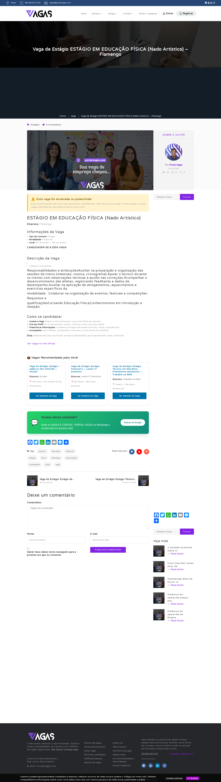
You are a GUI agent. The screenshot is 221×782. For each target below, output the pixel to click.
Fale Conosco (119, 747)
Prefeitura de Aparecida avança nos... (177, 597)
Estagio (32, 458)
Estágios (35, 124)
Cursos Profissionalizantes (41, 758)
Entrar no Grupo (132, 422)
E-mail (93, 533)
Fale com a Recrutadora (40, 761)
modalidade (34, 464)
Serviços (96, 13)
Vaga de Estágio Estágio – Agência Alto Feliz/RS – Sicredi (45, 369)
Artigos (111, 13)
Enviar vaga (90, 750)
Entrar (169, 13)
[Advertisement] (110, 92)
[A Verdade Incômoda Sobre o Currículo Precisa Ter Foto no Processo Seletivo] (158, 551)
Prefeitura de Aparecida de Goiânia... (175, 614)
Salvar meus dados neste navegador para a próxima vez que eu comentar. (51, 553)
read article (177, 553)
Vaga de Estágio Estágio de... (57, 479)
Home (63, 116)
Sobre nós (118, 743)
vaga (58, 464)
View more (151, 779)
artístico (42, 451)
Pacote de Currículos (94, 747)
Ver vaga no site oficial (41, 343)
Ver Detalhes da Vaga (46, 396)
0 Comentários (53, 124)
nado (47, 464)
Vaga (73, 116)
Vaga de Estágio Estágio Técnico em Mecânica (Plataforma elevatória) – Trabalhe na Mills (127, 370)
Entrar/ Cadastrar (121, 765)
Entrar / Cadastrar (148, 13)
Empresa (70, 451)
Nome (30, 533)
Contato (127, 13)
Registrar (188, 13)
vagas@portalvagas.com (181, 754)
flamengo (56, 458)
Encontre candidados (95, 754)
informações (71, 458)
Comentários (34, 502)
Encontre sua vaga (122, 750)
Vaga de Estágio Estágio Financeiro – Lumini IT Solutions (85, 369)
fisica (43, 458)
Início (83, 13)
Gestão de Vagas (92, 762)
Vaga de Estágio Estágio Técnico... (115, 479)
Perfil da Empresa (93, 758)
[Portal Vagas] (39, 14)
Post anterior (47, 482)
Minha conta (119, 754)
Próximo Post (128, 482)
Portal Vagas (175, 164)
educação (56, 451)
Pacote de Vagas (92, 743)
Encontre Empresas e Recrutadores (123, 760)
